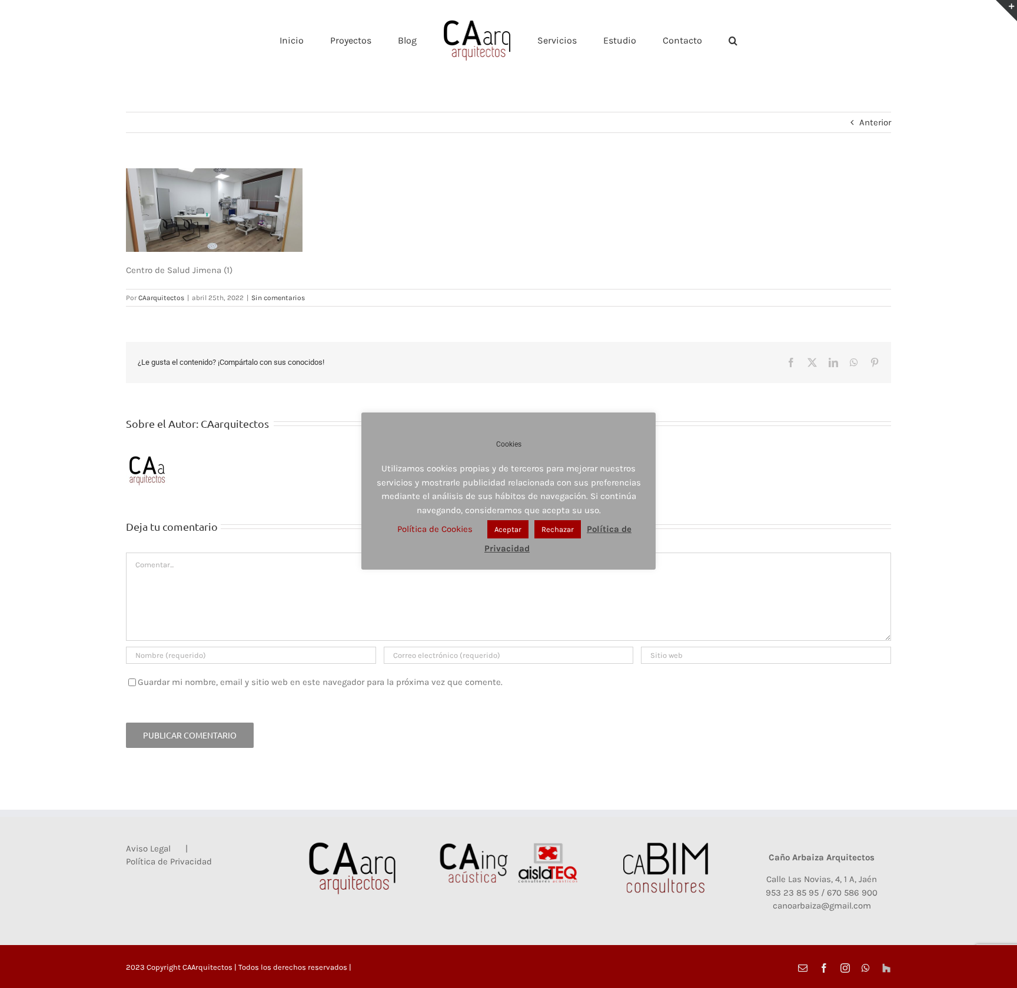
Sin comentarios (278, 298)
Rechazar (557, 529)
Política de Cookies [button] (435, 529)
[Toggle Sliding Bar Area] (1006, 10)
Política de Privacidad (169, 861)
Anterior (875, 122)
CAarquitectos (161, 298)
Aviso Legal (148, 848)
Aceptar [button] (507, 529)
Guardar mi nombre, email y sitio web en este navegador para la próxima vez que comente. (320, 682)
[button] (684, 40)
